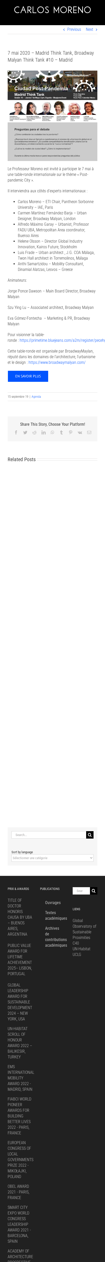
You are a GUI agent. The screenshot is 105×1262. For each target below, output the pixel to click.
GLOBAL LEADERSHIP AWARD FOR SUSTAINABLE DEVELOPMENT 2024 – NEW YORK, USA (20, 1002)
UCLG (77, 954)
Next (89, 29)
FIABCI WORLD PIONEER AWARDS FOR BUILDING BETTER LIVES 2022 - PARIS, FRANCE (19, 1116)
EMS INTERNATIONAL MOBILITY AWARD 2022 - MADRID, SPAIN (21, 1078)
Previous (74, 29)
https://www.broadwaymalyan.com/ (57, 362)
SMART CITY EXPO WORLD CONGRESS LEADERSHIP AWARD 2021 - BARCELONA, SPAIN (19, 1224)
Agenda (36, 396)
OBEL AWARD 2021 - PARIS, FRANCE (18, 1192)
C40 (76, 943)
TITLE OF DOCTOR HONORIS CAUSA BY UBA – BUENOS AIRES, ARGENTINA (20, 917)
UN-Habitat (81, 948)
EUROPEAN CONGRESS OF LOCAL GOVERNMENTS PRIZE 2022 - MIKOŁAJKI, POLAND (20, 1159)
